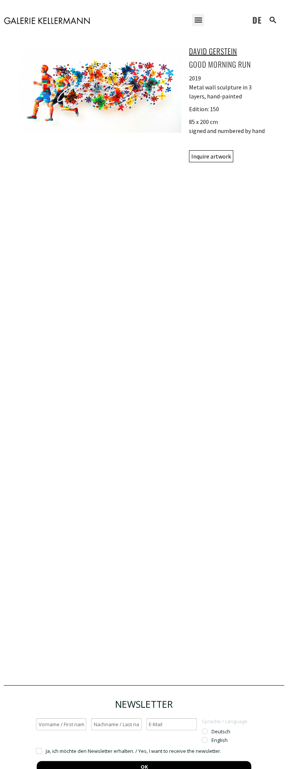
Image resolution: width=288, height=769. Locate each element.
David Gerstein (213, 51)
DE (257, 20)
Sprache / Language (225, 721)
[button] (198, 20)
